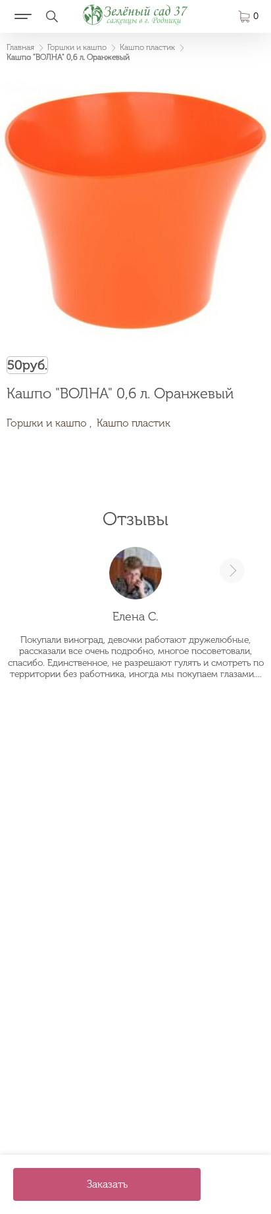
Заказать (107, 1184)
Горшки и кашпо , (49, 423)
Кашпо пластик (133, 423)
